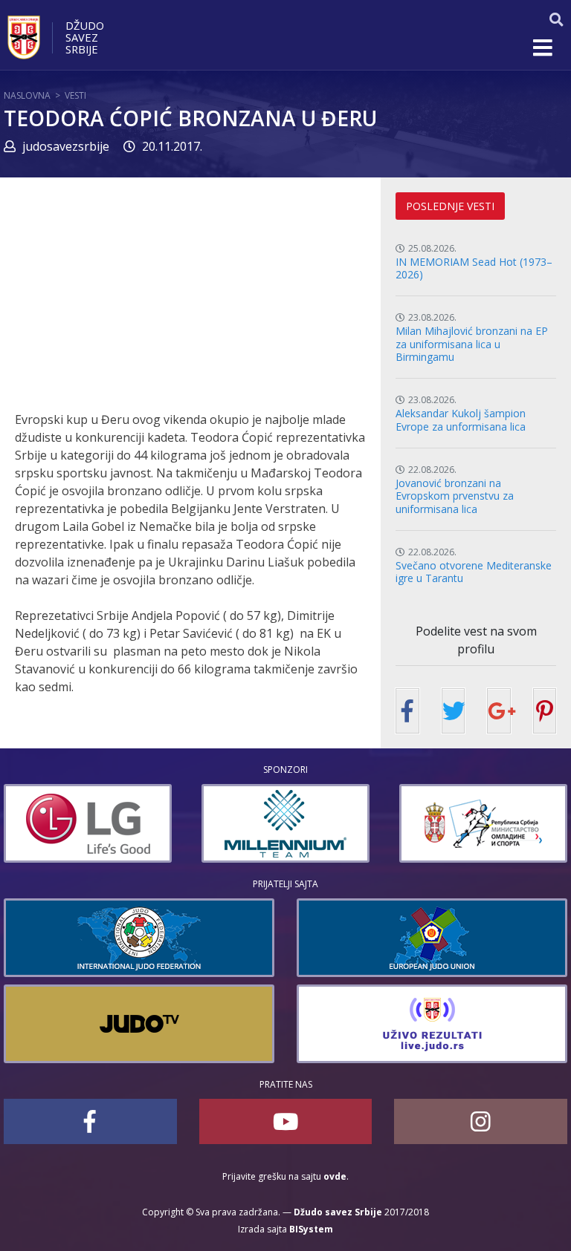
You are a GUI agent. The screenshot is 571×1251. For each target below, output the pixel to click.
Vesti (75, 95)
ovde (334, 1176)
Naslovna (27, 95)
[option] (134, 823)
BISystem (311, 1229)
